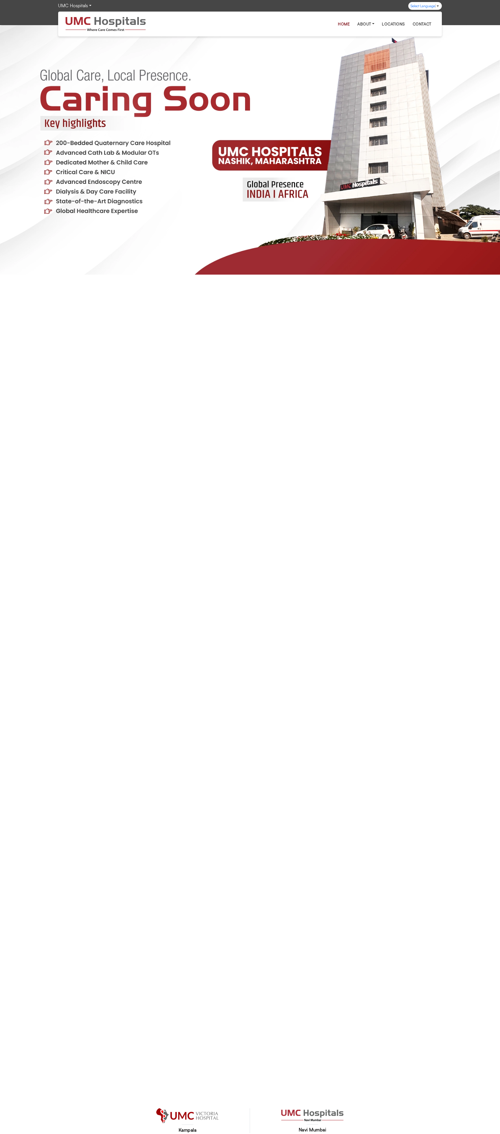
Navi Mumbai (312, 1130)
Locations (393, 23)
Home (344, 23)
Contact (422, 23)
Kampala (188, 1130)
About (364, 23)
